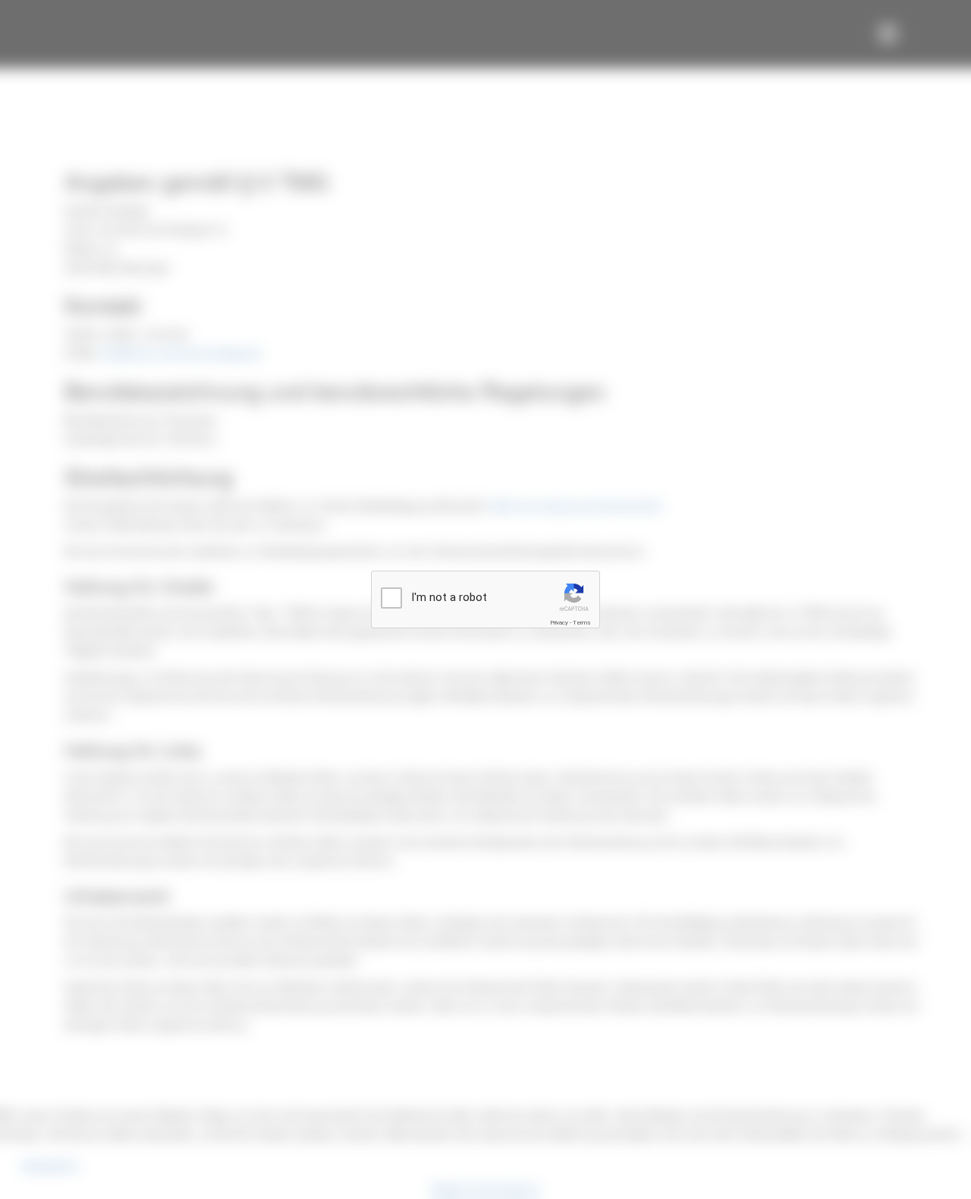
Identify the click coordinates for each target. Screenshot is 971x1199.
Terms (582, 622)
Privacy (559, 622)
